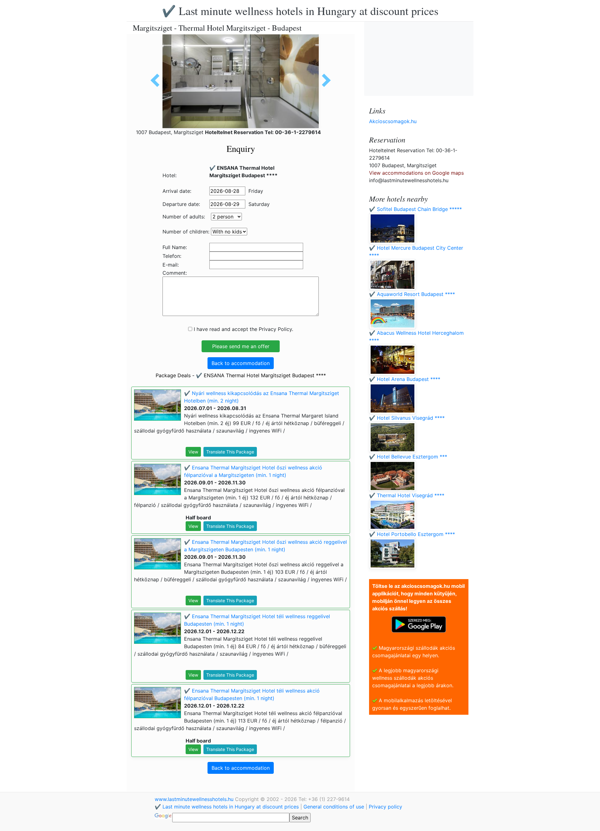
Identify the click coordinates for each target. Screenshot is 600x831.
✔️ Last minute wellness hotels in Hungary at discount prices (300, 10)
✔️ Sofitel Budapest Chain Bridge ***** (415, 209)
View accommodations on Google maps (416, 173)
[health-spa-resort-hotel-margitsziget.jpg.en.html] (324, 80)
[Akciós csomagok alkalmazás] (419, 624)
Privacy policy (385, 806)
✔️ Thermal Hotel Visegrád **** (406, 495)
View (193, 451)
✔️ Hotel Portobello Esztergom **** (412, 534)
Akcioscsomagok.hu (393, 121)
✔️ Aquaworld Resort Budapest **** (412, 294)
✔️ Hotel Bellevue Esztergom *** (408, 456)
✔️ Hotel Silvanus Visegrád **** (407, 418)
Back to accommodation (241, 363)
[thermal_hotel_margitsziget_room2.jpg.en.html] (157, 80)
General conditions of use (333, 806)
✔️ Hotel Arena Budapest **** (404, 379)
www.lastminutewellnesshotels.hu (195, 799)
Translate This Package (230, 451)
